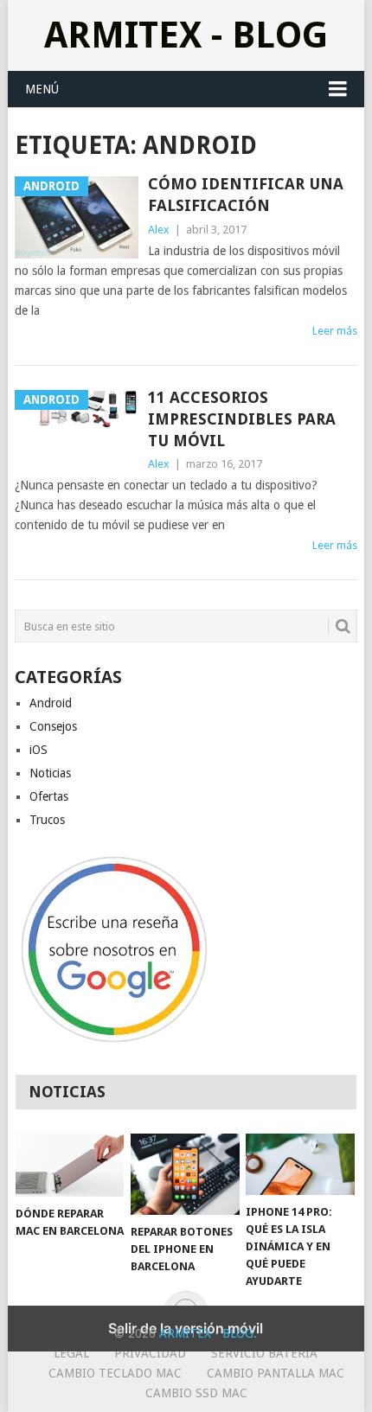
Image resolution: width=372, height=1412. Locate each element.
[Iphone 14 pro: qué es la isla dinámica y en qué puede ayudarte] (300, 1164)
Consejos (53, 726)
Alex (159, 229)
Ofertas (48, 796)
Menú (42, 89)
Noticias (50, 773)
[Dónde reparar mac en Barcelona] (70, 1165)
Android (50, 703)
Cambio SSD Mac (196, 1393)
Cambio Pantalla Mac (275, 1373)
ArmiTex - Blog (186, 35)
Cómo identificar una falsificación (245, 194)
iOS (38, 750)
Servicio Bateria (264, 1353)
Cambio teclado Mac (115, 1373)
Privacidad (150, 1353)
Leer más (334, 330)
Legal (71, 1353)
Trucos (47, 820)
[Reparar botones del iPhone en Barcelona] (185, 1174)
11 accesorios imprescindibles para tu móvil (242, 419)
